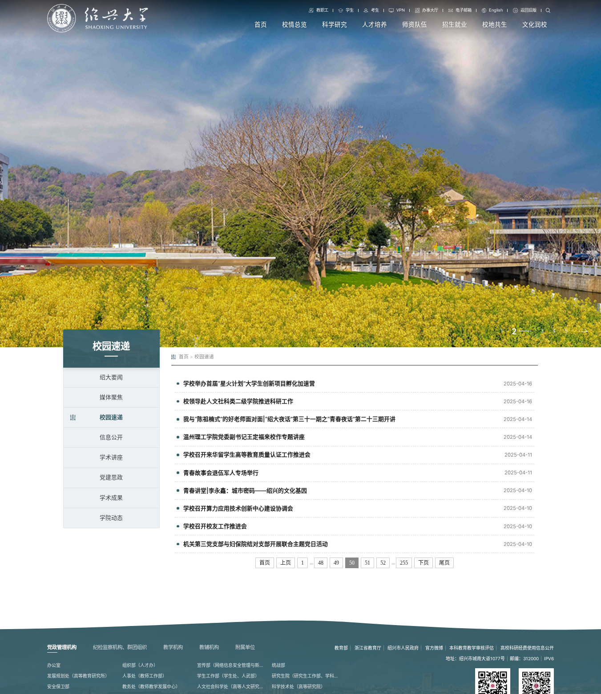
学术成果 (111, 497)
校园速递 (111, 417)
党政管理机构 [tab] (62, 647)
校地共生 (494, 24)
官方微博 (434, 647)
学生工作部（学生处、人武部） (228, 675)
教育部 (341, 647)
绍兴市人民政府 (403, 647)
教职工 (322, 10)
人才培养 (374, 24)
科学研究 (334, 24)
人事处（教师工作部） (144, 675)
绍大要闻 (111, 377)
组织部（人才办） (140, 665)
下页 (423, 563)
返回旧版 (528, 10)
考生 (375, 10)
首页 (260, 24)
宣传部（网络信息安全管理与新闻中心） (231, 665)
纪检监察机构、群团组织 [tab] (120, 647)
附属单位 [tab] (245, 647)
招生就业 (454, 24)
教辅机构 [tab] (209, 647)
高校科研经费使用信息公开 (527, 647)
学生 (350, 10)
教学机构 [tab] (173, 647)
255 (404, 563)
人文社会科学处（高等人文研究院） (231, 686)
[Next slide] (584, 331)
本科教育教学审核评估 (471, 647)
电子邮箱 (464, 10)
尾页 (444, 563)
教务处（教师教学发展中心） (151, 686)
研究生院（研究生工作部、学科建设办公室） (306, 675)
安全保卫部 (58, 686)
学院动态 (111, 517)
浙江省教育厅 (368, 647)
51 (367, 563)
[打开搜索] (548, 10)
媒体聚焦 (111, 397)
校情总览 (294, 24)
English (496, 10)
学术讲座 (111, 457)
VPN (400, 10)
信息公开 (111, 437)
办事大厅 (430, 10)
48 (320, 563)
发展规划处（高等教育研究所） (78, 675)
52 (383, 563)
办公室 (54, 665)
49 (336, 563)
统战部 (278, 665)
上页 (285, 563)
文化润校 (534, 24)
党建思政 (111, 477)
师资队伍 (414, 24)
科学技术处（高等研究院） (298, 686)
